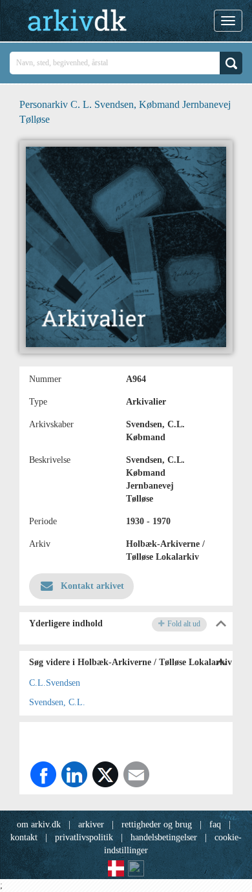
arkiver (91, 824)
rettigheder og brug (156, 824)
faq (215, 824)
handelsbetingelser (164, 837)
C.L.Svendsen (54, 683)
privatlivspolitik (84, 837)
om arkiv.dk (39, 824)
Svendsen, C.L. (57, 702)
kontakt (23, 837)
